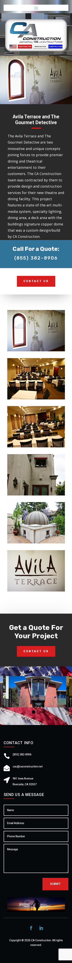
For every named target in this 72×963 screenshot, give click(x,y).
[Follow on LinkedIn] (41, 928)
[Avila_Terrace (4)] (36, 447)
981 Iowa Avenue (23, 779)
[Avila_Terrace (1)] (36, 351)
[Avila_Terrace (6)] (36, 543)
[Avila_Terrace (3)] (36, 399)
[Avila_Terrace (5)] (36, 495)
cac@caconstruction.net (28, 767)
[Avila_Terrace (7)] (36, 591)
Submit (55, 884)
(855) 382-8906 (36, 258)
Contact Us (36, 281)
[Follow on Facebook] (31, 928)
